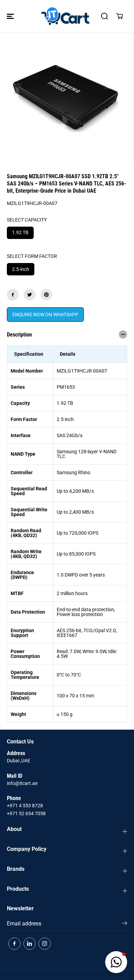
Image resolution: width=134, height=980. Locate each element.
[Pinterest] (46, 294)
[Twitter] (29, 294)
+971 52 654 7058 (26, 813)
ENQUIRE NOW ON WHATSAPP (45, 314)
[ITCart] (65, 16)
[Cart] (119, 16)
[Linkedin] (29, 943)
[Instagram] (44, 943)
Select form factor (32, 256)
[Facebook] (13, 294)
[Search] (104, 16)
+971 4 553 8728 (25, 805)
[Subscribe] (124, 924)
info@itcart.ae (22, 783)
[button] (11, 16)
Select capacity (27, 220)
